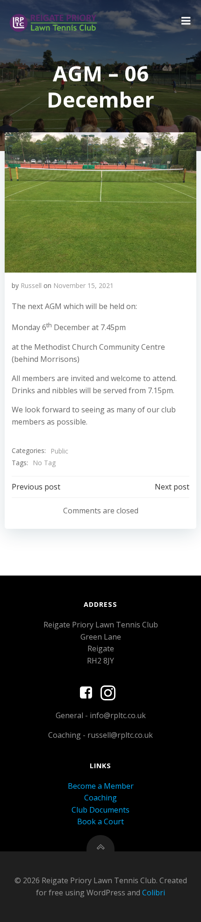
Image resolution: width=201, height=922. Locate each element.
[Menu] (186, 21)
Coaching (100, 797)
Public (59, 451)
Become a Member (101, 786)
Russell (31, 285)
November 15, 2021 (83, 285)
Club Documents (100, 810)
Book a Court (100, 821)
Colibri (153, 892)
